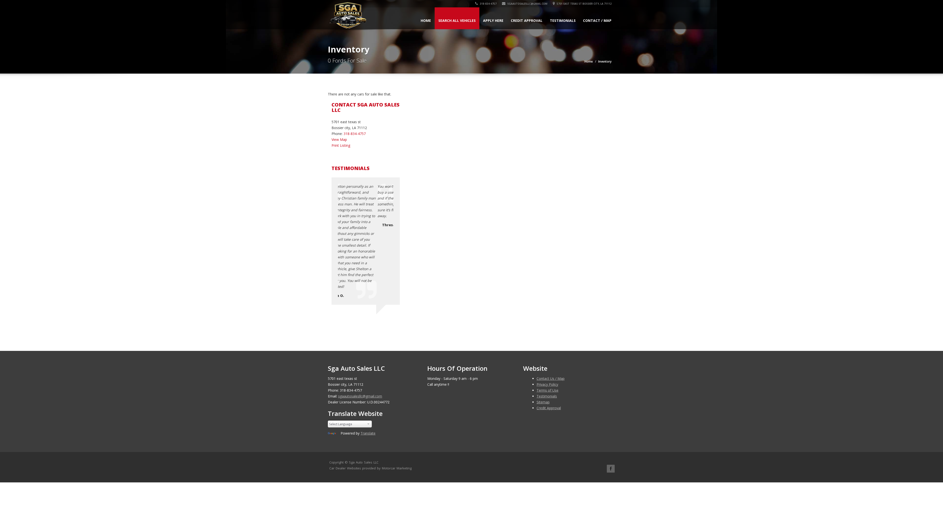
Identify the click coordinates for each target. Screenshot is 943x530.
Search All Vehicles (457, 20)
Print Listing (341, 145)
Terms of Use (547, 390)
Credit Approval (526, 20)
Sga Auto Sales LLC (363, 462)
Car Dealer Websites (345, 468)
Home (426, 20)
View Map (339, 139)
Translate (368, 433)
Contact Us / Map (551, 378)
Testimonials (563, 20)
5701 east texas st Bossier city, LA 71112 (583, 3)
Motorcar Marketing (397, 468)
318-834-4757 (488, 3)
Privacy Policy (547, 384)
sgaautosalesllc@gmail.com (527, 3)
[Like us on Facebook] (611, 469)
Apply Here (493, 20)
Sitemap (543, 402)
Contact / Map (597, 20)
